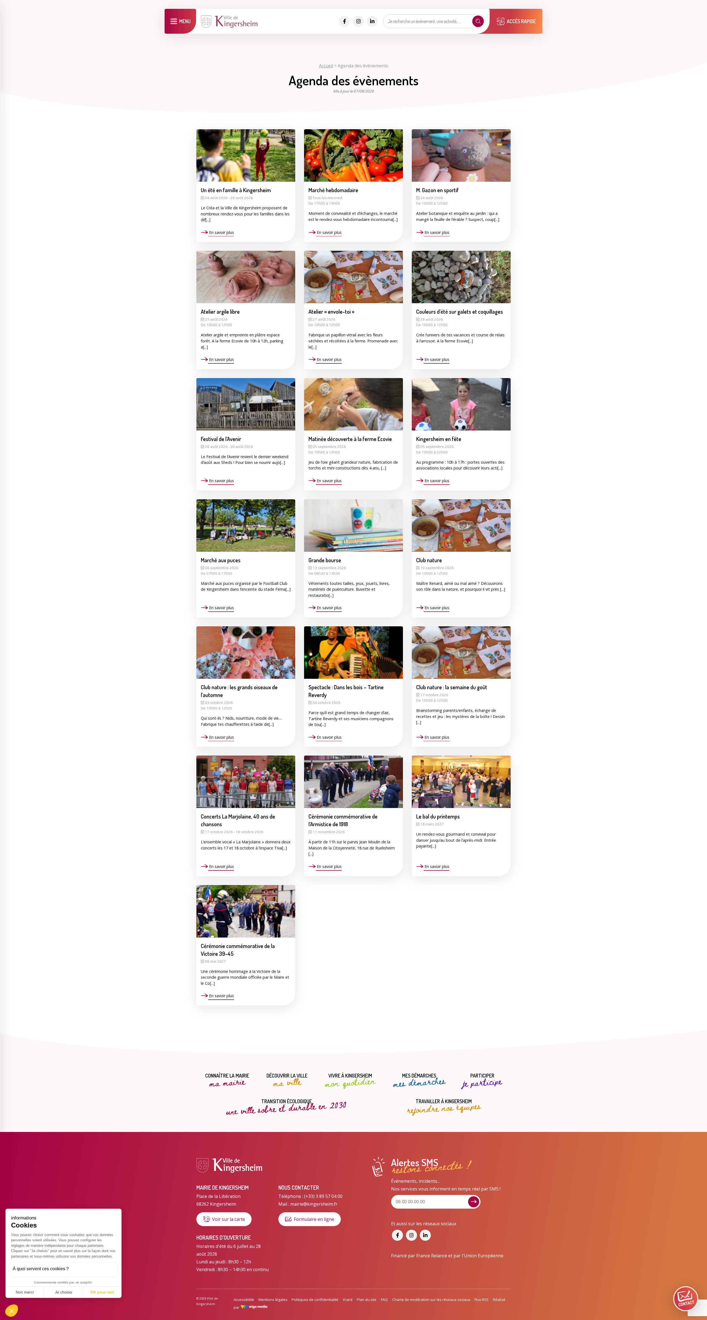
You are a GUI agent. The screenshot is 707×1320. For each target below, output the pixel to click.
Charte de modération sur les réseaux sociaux (431, 1299)
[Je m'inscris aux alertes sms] (473, 1201)
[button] (11, 1310)
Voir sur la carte (228, 1219)
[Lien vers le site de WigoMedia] (254, 1307)
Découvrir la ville (287, 1081)
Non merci (25, 1292)
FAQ (384, 1299)
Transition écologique (286, 1105)
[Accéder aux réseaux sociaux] (344, 21)
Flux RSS (481, 1299)
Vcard (347, 1299)
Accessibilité (244, 1299)
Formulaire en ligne (314, 1219)
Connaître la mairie (227, 1081)
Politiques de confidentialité (315, 1299)
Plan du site (366, 1299)
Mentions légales (272, 1299)
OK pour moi (102, 1292)
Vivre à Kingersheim (350, 1081)
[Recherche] (478, 21)
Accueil (326, 66)
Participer (482, 1081)
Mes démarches (419, 1081)
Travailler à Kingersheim (444, 1106)
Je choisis (63, 1292)
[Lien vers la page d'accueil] (230, 27)
